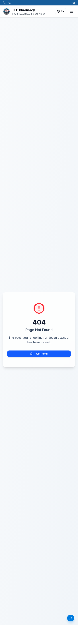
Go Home (42, 353)
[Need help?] (70, 618)
